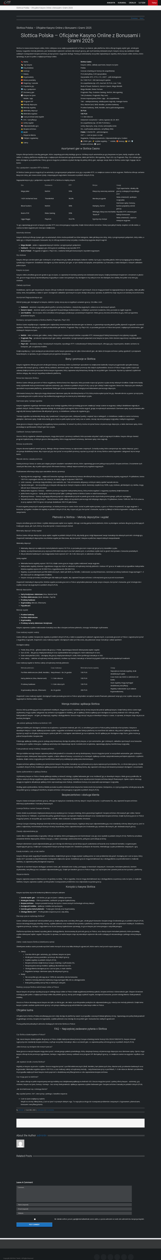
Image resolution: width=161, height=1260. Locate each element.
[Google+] (127, 1122)
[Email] (141, 1122)
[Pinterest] (120, 1122)
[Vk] (138, 1122)
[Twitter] (117, 1122)
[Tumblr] (124, 1122)
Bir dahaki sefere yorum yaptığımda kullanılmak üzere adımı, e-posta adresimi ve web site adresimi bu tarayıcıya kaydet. (99, 1219)
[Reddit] (134, 1122)
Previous (134, 18)
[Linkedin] (131, 1122)
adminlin (21, 1110)
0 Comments (50, 1110)
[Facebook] (113, 1122)
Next (141, 18)
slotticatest (40, 1110)
